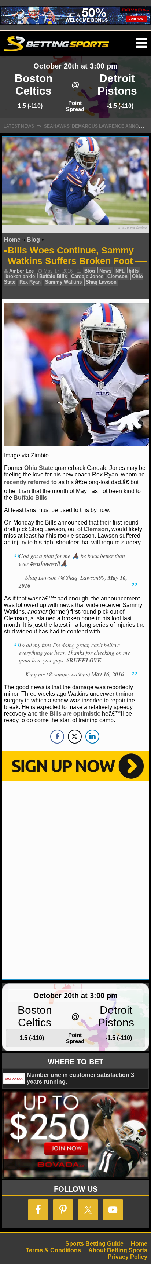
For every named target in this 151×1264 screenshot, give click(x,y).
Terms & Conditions (53, 1250)
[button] (141, 43)
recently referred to (30, 482)
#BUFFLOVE (84, 660)
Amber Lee (21, 271)
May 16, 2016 (107, 674)
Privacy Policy (127, 1257)
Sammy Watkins (63, 282)
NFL (120, 271)
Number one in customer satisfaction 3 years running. (80, 1078)
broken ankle (20, 276)
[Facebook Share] (57, 737)
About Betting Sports (117, 1250)
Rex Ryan (30, 282)
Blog (33, 240)
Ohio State (38, 468)
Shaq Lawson (101, 282)
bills (134, 271)
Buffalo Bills (53, 276)
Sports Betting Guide (94, 1244)
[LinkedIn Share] (92, 737)
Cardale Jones (87, 276)
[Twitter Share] (75, 737)
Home (12, 240)
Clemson (117, 276)
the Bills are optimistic (69, 713)
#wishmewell (45, 563)
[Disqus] (75, 879)
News (105, 271)
